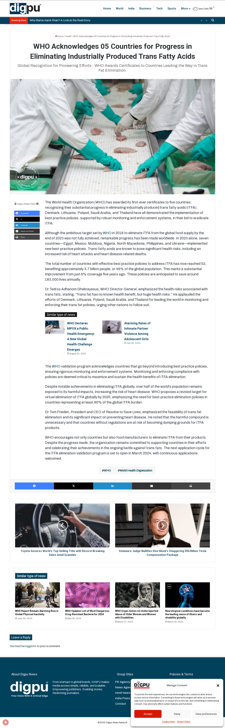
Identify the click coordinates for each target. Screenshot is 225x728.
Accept (148, 714)
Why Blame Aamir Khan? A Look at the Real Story (60, 20)
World (119, 8)
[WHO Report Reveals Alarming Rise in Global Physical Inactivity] (37, 595)
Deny (177, 714)
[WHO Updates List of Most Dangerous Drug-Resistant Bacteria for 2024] (87, 595)
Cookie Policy (168, 721)
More (184, 8)
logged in (30, 646)
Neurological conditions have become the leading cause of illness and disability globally (187, 614)
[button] (218, 685)
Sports (172, 8)
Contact (120, 703)
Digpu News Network (116, 722)
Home (107, 8)
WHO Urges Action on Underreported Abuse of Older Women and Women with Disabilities (136, 614)
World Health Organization (136, 470)
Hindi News (122, 692)
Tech (159, 8)
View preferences (206, 714)
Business (145, 8)
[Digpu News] (25, 8)
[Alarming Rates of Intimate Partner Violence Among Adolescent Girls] (112, 327)
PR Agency (122, 682)
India (131, 8)
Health (68, 36)
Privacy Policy (183, 721)
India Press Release (128, 698)
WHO (107, 233)
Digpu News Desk (26, 204)
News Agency (124, 687)
